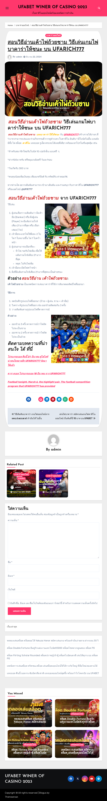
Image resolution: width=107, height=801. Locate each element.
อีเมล (11, 576)
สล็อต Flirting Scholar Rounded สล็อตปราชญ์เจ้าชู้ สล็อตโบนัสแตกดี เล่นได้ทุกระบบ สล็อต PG (29, 753)
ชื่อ (10, 562)
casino (21, 478)
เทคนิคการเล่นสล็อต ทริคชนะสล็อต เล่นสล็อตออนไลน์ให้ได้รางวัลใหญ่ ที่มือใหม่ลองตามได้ (52, 666)
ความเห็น (13, 520)
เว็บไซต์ (11, 589)
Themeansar (11, 797)
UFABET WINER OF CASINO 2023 (52, 7)
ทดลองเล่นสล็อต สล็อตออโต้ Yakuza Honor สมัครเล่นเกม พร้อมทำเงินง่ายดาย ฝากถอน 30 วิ (53, 640)
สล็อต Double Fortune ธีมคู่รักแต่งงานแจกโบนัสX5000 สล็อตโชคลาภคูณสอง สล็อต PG (51, 648)
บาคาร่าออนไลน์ (53, 35)
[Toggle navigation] (7, 8)
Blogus (42, 793)
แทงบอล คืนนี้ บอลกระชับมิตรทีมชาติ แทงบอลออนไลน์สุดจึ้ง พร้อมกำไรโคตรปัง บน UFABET (53, 673)
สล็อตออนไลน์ (77, 714)
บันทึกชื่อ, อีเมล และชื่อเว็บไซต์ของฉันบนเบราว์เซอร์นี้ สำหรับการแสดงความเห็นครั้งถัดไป (53, 603)
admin (19, 57)
